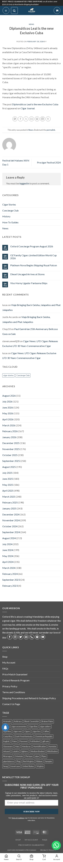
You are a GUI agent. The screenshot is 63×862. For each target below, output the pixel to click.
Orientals (19, 756)
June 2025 (7, 478)
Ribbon (39, 761)
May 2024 (7, 556)
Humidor (52, 746)
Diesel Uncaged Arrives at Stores (27, 274)
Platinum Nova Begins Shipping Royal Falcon (33, 265)
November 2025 (11, 449)
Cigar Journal (28, 108)
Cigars (27, 731)
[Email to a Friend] (31, 118)
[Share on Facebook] (20, 118)
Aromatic (7, 721)
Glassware (8, 746)
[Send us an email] (26, 636)
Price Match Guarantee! (15, 674)
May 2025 (7, 484)
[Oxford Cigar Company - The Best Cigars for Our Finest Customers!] (31, 10)
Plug (18, 761)
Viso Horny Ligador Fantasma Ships (28, 283)
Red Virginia (28, 761)
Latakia (16, 751)
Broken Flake (47, 721)
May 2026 (7, 413)
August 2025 (9, 466)
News (31, 24)
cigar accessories (19, 726)
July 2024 (7, 544)
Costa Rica (7, 736)
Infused (6, 751)
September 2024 (11, 532)
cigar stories (8, 375)
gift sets (46, 741)
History (6, 216)
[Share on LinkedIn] (42, 118)
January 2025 (9, 508)
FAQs (5, 668)
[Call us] (31, 636)
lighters (25, 751)
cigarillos (7, 731)
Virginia (40, 766)
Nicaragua (7, 756)
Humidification (39, 746)
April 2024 (7, 561)
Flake (14, 741)
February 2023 (10, 585)
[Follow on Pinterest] (37, 636)
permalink (50, 130)
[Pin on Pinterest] (37, 118)
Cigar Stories (9, 204)
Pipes (44, 756)
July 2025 (7, 472)
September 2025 (11, 460)
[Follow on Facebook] (9, 636)
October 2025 (9, 455)
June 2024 (7, 550)
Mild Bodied (52, 751)
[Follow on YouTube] (42, 636)
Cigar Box (33, 726)
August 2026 (9, 395)
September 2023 (11, 579)
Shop (4, 656)
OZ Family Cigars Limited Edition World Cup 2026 (33, 257)
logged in (24, 183)
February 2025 (10, 502)
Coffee (46, 731)
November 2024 (11, 520)
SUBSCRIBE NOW (31, 817)
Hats (17, 746)
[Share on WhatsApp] (14, 118)
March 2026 (8, 425)
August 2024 (9, 538)
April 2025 (7, 490)
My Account (8, 662)
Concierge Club (10, 210)
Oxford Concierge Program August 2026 (31, 246)
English (6, 741)
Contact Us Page (11, 704)
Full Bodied (35, 741)
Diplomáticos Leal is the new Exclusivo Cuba (35, 104)
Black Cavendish (31, 721)
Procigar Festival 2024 (49, 162)
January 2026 (9, 437)
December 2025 (10, 443)
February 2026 (10, 431)
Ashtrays (18, 721)
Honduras (26, 746)
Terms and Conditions (13, 692)
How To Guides (10, 222)
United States (28, 766)
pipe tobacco (8, 761)
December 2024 (10, 514)
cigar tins (36, 731)
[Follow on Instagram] (15, 636)
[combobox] (9, 810)
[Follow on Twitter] (20, 636)
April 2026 (7, 419)
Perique (29, 756)
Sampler (48, 761)
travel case (15, 766)
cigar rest (18, 731)
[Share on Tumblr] (48, 118)
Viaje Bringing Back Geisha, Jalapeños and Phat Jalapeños (26, 319)
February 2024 (10, 573)
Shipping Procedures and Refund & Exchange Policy (29, 698)
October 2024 (9, 526)
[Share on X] (25, 118)
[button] (6, 10)
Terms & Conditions (18, 824)
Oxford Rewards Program (16, 680)
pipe (37, 756)
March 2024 (8, 567)
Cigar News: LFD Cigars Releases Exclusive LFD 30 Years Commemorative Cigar (30, 344)
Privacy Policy (9, 686)
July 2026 (7, 401)
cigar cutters (45, 726)
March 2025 (8, 496)
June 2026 (7, 407)
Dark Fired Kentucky (24, 736)
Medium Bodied (37, 751)
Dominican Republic (43, 736)
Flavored (23, 741)
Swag (5, 766)
